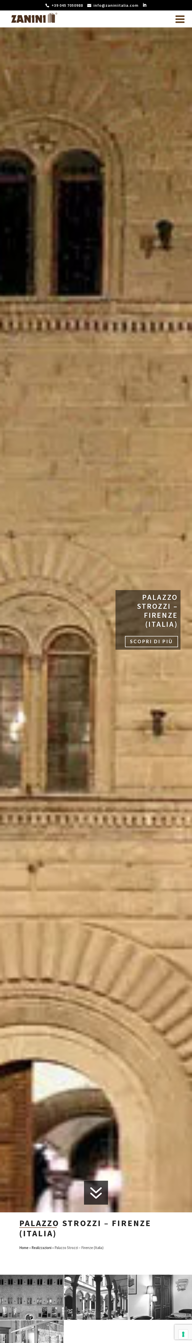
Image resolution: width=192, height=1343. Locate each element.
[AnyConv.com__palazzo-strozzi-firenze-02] (32, 1318)
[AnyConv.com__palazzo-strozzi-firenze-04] (160, 1318)
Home (23, 1247)
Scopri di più (151, 641)
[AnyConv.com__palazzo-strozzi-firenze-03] (96, 1318)
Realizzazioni (42, 1247)
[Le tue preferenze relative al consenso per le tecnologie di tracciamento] (183, 1334)
